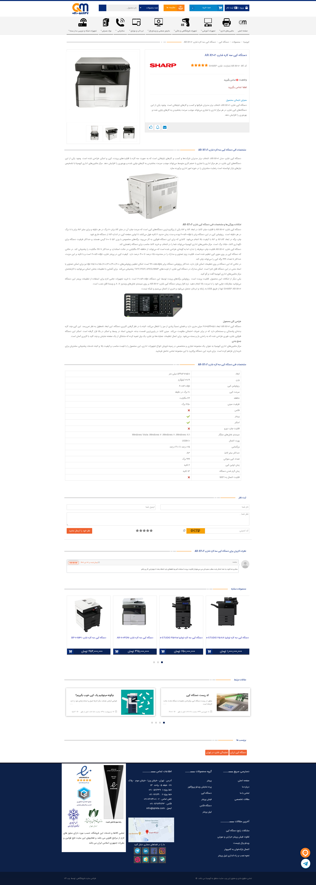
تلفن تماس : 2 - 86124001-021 (158, 799)
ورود (241, 8)
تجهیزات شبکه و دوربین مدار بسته (83, 31)
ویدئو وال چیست (241, 843)
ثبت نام (229, 8)
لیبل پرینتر (207, 812)
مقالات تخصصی (242, 799)
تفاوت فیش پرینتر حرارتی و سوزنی (233, 837)
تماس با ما (244, 793)
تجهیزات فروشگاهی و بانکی (186, 31)
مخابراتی (121, 31)
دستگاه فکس (206, 806)
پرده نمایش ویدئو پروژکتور (199, 787)
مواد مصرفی (106, 31)
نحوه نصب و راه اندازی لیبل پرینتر (233, 856)
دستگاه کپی (206, 793)
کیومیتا (208, 878)
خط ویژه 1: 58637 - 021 (160, 790)
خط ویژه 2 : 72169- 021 (160, 794)
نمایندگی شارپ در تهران (217, 753)
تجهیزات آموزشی (208, 31)
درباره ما (245, 787)
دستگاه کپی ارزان (238, 753)
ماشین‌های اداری (227, 31)
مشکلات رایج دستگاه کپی (237, 831)
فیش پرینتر (206, 799)
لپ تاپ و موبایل (137, 31)
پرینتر (209, 781)
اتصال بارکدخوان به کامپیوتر (236, 849)
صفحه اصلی (243, 31)
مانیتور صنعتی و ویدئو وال (159, 31)
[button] (162, 662)
